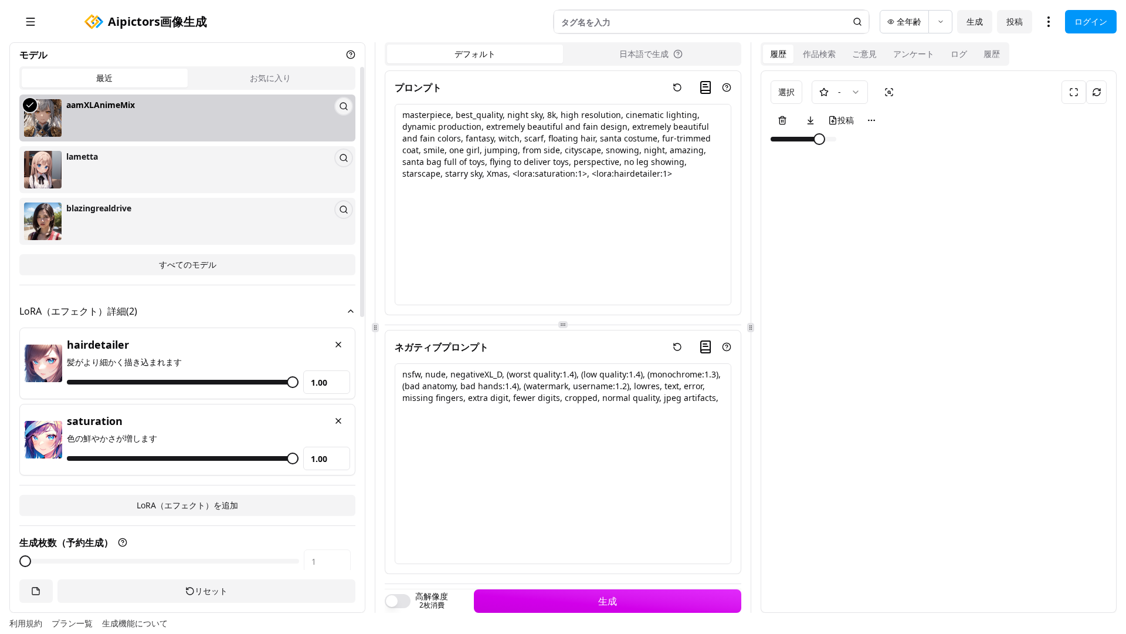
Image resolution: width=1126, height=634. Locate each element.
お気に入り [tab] (270, 77)
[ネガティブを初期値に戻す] (677, 347)
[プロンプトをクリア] (677, 87)
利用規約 (25, 623)
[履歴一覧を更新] (1096, 92)
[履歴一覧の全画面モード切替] (1073, 92)
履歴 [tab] (778, 53)
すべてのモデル (187, 264)
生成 (974, 21)
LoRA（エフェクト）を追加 (187, 505)
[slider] (293, 382)
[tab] (651, 54)
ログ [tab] (959, 53)
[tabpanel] (187, 185)
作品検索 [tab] (819, 53)
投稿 (1014, 21)
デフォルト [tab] (475, 53)
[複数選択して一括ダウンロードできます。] (810, 120)
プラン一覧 (72, 623)
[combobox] (840, 92)
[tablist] (187, 78)
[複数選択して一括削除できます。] (782, 120)
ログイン (1090, 21)
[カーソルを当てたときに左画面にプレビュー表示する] (889, 92)
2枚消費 (432, 605)
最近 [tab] (104, 77)
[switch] (398, 601)
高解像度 (431, 596)
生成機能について (135, 623)
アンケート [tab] (913, 53)
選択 (786, 91)
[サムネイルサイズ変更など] (871, 120)
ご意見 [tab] (864, 53)
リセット (211, 590)
